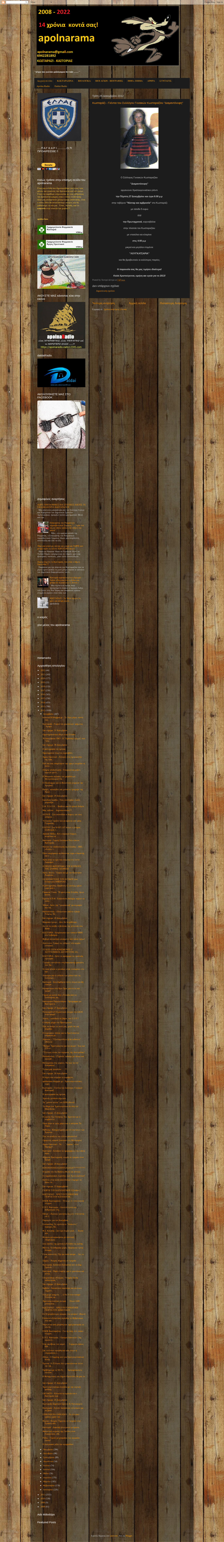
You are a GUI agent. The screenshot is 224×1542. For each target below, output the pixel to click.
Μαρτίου (47, 1481)
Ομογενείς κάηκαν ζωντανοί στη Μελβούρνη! (62, 1140)
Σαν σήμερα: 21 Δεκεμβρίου (55, 1383)
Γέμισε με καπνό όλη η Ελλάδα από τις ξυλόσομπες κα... (60, 996)
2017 (43, 690)
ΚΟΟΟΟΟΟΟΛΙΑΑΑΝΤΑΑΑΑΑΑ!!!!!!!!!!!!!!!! (64, 1168)
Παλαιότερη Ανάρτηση (173, 303)
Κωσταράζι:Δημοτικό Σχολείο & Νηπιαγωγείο (62, 1404)
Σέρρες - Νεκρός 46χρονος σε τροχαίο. (59, 1261)
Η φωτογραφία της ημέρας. (54, 749)
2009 (43, 1502)
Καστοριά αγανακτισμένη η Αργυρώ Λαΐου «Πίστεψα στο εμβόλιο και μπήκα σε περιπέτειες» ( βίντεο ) (65, 580)
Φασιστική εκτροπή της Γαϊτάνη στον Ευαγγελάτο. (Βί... (59, 1432)
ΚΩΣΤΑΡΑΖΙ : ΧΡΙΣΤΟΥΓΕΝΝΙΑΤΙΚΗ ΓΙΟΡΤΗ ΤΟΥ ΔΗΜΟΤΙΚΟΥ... (60, 1309)
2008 (43, 1507)
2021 (43, 674)
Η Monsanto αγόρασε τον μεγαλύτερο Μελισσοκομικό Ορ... (59, 777)
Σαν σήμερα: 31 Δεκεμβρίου (55, 730)
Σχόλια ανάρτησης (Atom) (115, 309)
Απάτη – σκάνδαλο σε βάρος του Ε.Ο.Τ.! (60, 1018)
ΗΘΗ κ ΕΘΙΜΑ (135, 80)
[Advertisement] (60, 473)
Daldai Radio (61, 86)
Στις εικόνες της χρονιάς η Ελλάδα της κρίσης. (63, 1244)
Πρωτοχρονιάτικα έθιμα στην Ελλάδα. (59, 734)
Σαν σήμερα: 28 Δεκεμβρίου (55, 918)
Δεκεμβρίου (48, 714)
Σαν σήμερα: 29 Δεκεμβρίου (55, 796)
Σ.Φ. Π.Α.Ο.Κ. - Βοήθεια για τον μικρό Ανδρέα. (64, 806)
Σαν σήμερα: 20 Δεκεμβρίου (55, 1400)
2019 (43, 682)
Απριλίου (47, 1477)
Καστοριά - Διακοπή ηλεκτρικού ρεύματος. (61, 1427)
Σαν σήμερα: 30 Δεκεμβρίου (55, 745)
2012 (43, 710)
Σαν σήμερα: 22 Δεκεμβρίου (55, 1284)
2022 (43, 670)
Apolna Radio (43, 86)
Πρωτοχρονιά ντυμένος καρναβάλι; (58, 753)
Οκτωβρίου (48, 1453)
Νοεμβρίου (48, 1449)
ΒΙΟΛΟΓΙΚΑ (84, 80)
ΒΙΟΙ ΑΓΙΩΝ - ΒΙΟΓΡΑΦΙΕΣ (109, 80)
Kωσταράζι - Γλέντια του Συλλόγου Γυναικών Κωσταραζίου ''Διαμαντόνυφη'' (137, 102)
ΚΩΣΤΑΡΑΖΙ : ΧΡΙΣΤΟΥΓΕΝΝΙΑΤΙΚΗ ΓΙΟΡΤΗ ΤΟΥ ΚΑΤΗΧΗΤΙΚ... (60, 1195)
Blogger (129, 1536)
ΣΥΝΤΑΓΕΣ (166, 80)
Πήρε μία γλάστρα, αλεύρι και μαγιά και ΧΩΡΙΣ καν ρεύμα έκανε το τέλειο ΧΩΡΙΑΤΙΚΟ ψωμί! (60, 547)
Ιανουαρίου (48, 1489)
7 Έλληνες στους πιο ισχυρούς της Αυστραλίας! (64, 1052)
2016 (43, 694)
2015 (43, 698)
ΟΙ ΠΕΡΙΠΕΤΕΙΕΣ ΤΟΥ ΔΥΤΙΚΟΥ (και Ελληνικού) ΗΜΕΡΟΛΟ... (60, 880)
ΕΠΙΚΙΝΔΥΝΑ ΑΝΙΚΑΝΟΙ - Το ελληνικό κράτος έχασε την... (61, 1415)
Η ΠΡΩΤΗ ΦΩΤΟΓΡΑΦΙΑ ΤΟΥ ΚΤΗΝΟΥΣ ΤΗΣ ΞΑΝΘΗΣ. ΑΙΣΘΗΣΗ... (62, 867)
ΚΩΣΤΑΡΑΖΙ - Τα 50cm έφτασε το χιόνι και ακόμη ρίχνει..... (65, 599)
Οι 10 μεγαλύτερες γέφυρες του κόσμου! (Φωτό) (64, 1314)
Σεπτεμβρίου (48, 1457)
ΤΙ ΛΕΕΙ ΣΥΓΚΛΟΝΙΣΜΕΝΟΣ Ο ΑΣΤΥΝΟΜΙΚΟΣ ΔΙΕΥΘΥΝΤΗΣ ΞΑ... (61, 950)
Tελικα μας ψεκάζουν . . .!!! (55, 1069)
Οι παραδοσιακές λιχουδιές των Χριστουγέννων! (64, 1176)
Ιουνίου (46, 1469)
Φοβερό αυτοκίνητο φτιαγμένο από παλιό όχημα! (64, 939)
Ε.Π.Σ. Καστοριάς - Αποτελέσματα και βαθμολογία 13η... (59, 1208)
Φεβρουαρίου (49, 1485)
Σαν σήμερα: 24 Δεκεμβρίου (55, 1164)
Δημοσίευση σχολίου (105, 291)
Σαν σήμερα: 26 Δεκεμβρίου (55, 1073)
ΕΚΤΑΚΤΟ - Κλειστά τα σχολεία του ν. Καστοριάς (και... (60, 1394)
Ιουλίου (46, 1465)
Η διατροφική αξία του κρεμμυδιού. (58, 1444)
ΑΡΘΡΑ (151, 80)
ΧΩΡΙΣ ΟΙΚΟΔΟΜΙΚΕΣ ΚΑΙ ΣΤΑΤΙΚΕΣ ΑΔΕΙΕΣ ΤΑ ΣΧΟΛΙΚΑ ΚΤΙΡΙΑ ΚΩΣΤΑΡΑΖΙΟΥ (61, 506)
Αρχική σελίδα (44, 80)
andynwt (113, 1536)
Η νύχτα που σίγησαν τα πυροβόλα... (59, 1077)
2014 (43, 702)
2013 (43, 706)
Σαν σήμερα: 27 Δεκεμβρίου (55, 1008)
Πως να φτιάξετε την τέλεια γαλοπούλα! (60, 1136)
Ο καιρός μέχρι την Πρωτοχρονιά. (57, 1022)
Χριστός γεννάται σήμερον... (55, 1098)
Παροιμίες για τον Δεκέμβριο (55, 1220)
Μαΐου (46, 1473)
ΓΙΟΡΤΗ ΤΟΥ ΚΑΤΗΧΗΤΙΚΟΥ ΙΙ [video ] (61, 1190)
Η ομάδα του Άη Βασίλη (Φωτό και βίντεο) (61, 1172)
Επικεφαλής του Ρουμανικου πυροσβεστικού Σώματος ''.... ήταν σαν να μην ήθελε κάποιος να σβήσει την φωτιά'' (67, 526)
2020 (43, 678)
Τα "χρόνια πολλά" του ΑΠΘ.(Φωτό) (59, 1102)
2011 (43, 1495)
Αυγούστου (48, 1461)
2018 (43, 686)
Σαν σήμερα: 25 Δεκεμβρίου (55, 1113)
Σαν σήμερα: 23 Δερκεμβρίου (55, 1186)
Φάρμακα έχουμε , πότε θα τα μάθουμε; (60, 922)
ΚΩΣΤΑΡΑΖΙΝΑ (65, 80)
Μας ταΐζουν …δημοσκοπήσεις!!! (57, 810)
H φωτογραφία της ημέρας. (54, 1094)
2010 (43, 1498)
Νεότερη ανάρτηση (103, 303)
